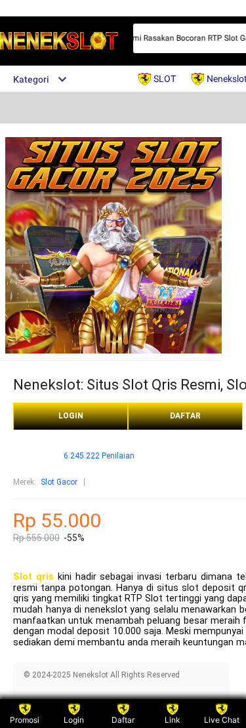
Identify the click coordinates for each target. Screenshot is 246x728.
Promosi (24, 720)
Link (172, 720)
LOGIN (70, 415)
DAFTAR (185, 415)
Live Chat (221, 720)
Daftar (123, 720)
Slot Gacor (59, 482)
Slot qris (33, 576)
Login (74, 720)
